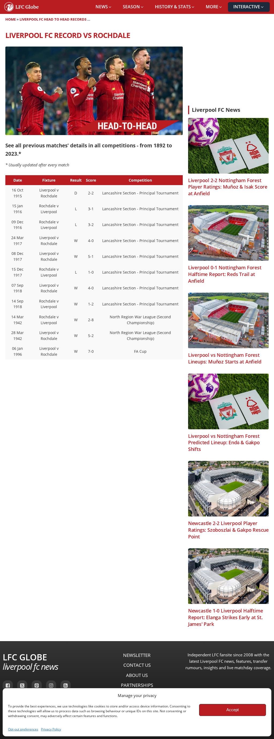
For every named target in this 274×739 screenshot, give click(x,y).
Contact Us (137, 665)
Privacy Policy (51, 729)
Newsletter (137, 655)
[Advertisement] (228, 65)
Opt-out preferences (23, 729)
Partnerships (137, 685)
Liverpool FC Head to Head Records (53, 19)
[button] (104, 7)
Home (10, 19)
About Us (137, 675)
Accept (232, 709)
